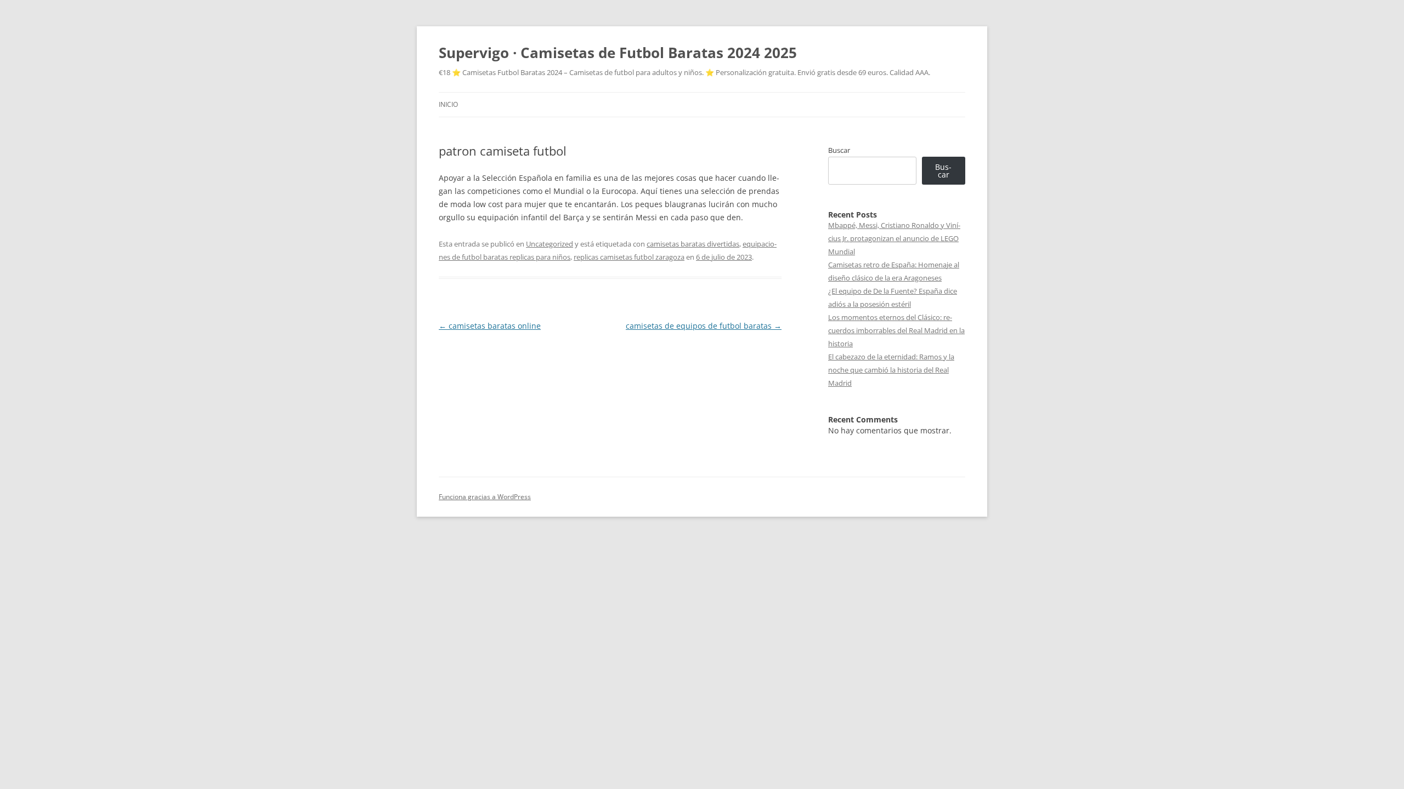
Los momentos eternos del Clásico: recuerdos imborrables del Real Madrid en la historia (896, 330)
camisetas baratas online (490, 326)
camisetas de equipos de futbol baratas (704, 326)
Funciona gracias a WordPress (485, 496)
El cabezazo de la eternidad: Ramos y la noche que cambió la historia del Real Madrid (891, 370)
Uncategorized (549, 244)
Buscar (839, 150)
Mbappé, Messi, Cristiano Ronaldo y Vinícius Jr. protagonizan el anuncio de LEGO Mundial (894, 238)
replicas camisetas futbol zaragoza (629, 257)
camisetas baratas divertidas (693, 244)
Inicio (448, 104)
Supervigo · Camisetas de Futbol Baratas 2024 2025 (618, 52)
